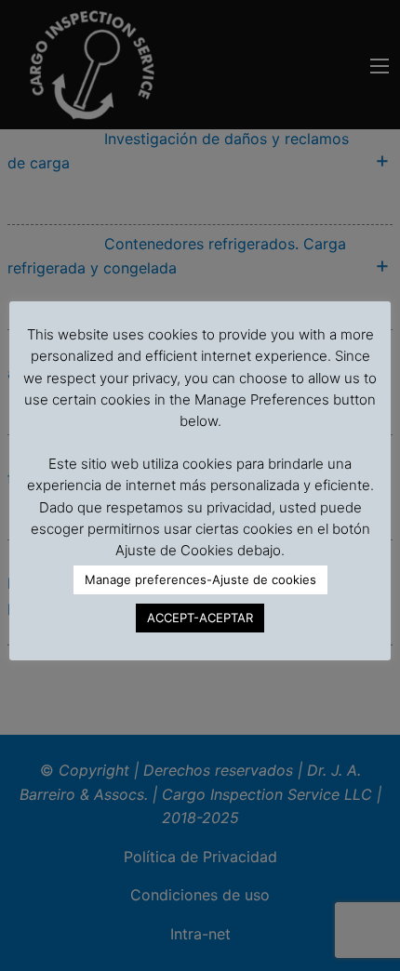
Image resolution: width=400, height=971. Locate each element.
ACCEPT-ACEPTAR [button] (200, 617)
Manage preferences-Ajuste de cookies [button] (200, 579)
